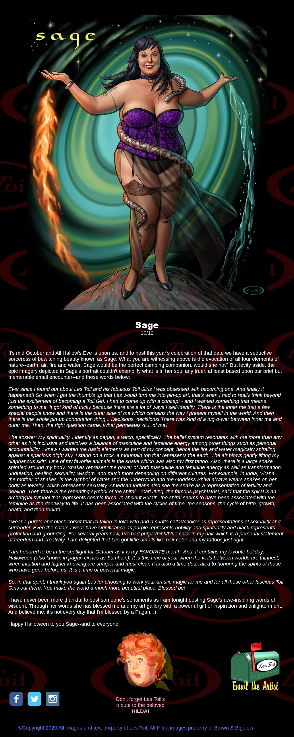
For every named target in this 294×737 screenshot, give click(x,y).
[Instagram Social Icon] (52, 699)
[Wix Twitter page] (34, 699)
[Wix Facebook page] (16, 699)
